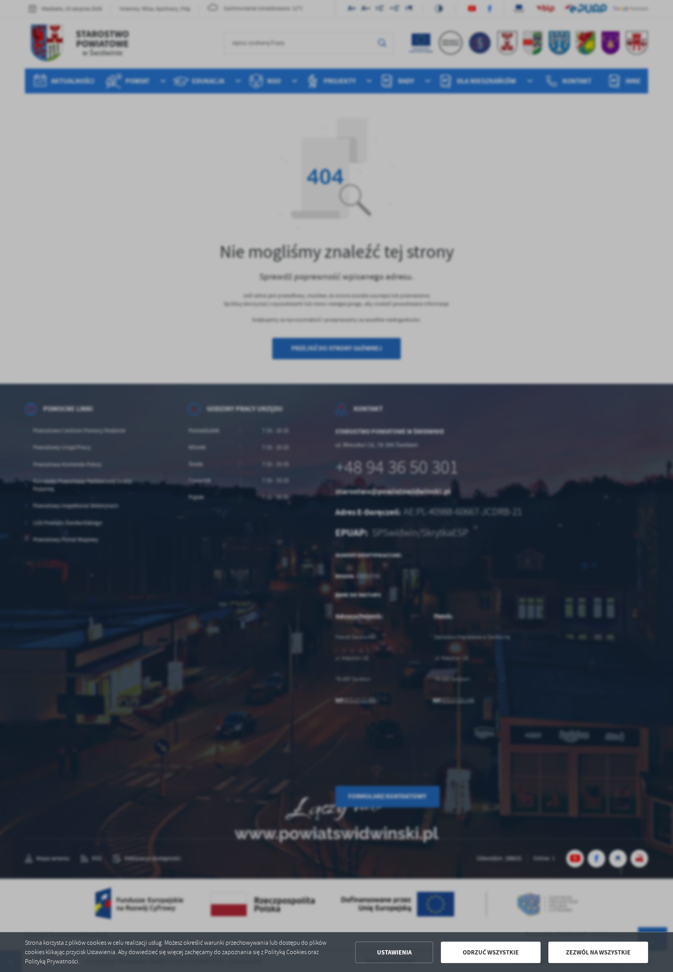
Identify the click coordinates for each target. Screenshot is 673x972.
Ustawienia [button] (394, 952)
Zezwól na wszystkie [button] (598, 952)
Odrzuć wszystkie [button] (491, 952)
